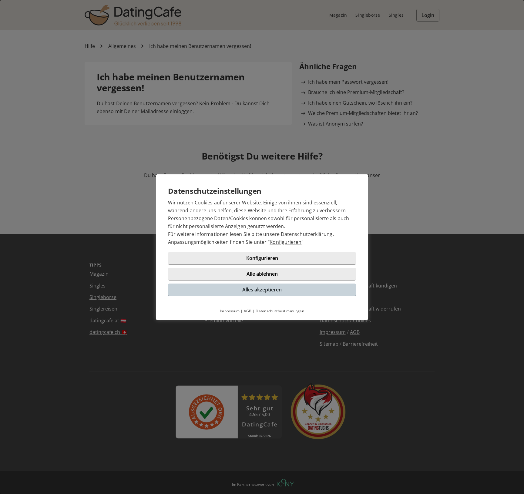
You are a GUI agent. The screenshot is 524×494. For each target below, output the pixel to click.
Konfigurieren (285, 242)
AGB (248, 311)
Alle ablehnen (262, 274)
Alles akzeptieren (262, 289)
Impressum (230, 311)
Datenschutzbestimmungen (280, 311)
